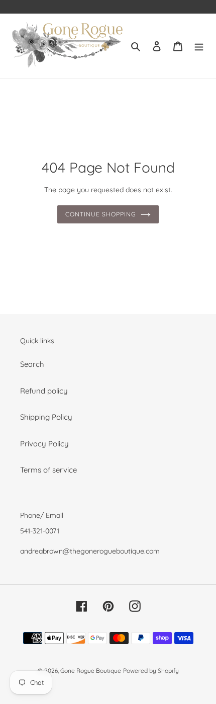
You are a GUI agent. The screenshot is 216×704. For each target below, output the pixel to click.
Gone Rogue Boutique (90, 670)
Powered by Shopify (151, 670)
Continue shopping (100, 214)
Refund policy (44, 391)
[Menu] (198, 46)
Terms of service (48, 470)
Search (32, 364)
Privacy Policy (44, 443)
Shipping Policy (46, 417)
